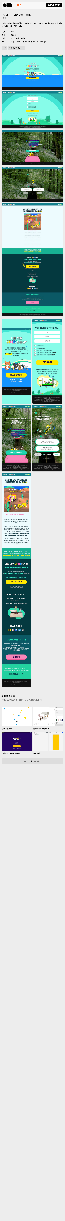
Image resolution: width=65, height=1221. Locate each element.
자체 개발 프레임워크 (16, 48)
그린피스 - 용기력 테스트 (11, 753)
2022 (13, 35)
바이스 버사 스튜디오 (18, 38)
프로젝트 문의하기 (54, 5)
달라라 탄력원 (7, 728)
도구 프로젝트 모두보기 (32, 761)
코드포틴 (36, 753)
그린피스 (5, 18)
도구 (4, 48)
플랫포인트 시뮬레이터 (41, 728)
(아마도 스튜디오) (8, 5)
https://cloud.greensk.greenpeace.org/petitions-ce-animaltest (30, 41)
